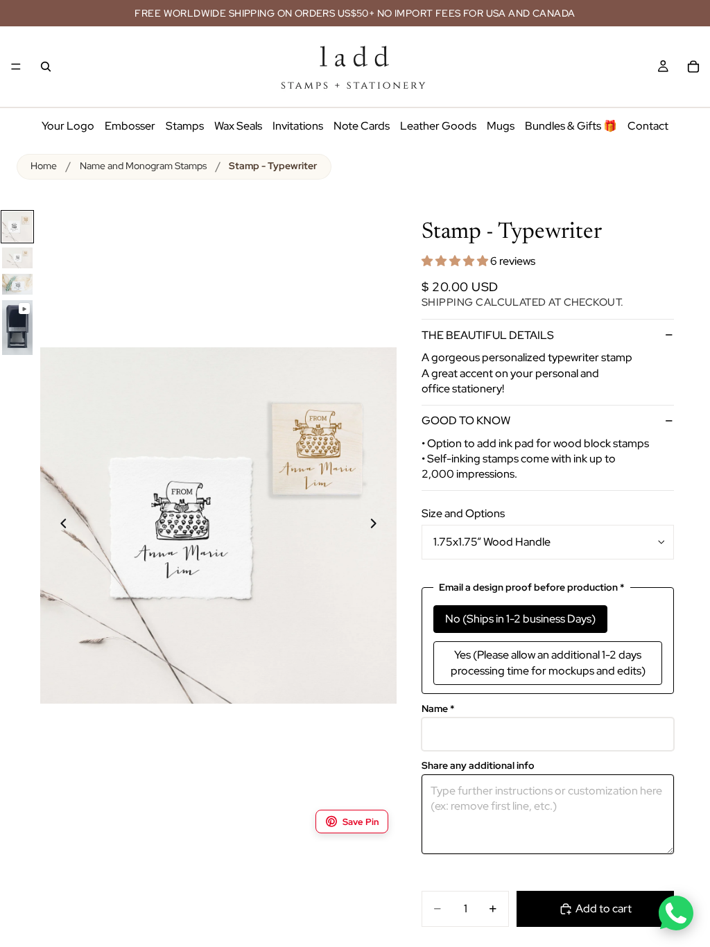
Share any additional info (478, 766)
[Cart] (693, 66)
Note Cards (362, 126)
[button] (456, 261)
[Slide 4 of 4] (17, 327)
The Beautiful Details (488, 335)
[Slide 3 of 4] (17, 284)
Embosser (130, 126)
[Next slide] (381, 525)
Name (438, 709)
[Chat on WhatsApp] (676, 913)
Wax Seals (238, 126)
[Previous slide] (55, 525)
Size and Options (463, 513)
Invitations (297, 126)
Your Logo (68, 126)
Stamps (185, 126)
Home (44, 165)
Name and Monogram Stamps (143, 165)
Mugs (500, 126)
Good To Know (466, 420)
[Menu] (16, 66)
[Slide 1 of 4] (17, 226)
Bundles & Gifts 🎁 (571, 126)
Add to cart (603, 908)
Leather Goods (438, 126)
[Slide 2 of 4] (17, 257)
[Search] (46, 66)
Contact (647, 126)
